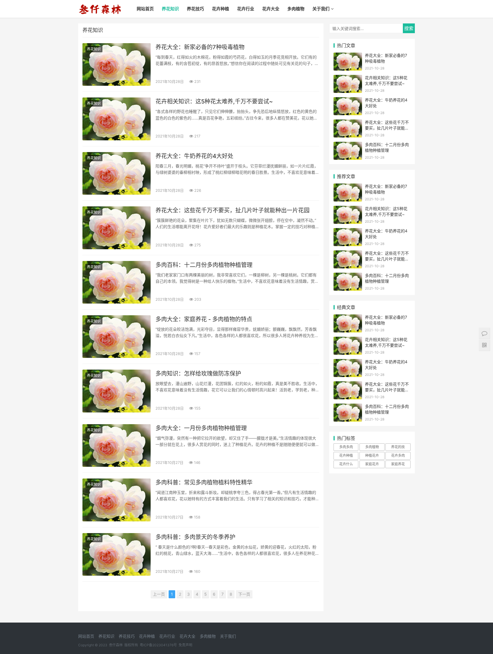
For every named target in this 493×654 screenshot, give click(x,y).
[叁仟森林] (99, 4)
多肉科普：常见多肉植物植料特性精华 (203, 482)
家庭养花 (398, 464)
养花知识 (170, 8)
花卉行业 (245, 8)
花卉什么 (346, 464)
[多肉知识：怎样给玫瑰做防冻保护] (116, 391)
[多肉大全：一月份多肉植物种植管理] (116, 445)
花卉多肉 (398, 455)
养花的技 (398, 447)
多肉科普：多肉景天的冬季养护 (195, 537)
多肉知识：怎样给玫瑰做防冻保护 (198, 373)
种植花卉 (372, 455)
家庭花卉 (372, 464)
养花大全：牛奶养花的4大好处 (194, 156)
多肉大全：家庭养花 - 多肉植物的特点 (203, 319)
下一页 (244, 594)
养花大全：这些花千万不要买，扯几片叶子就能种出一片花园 (232, 210)
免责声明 (185, 645)
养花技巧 (195, 8)
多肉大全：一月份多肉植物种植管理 (201, 428)
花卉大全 (270, 8)
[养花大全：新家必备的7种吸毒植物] (116, 64)
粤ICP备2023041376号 (158, 645)
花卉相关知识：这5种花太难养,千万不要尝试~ (214, 101)
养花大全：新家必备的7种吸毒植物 (200, 47)
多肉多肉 (346, 447)
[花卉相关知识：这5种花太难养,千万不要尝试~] (116, 118)
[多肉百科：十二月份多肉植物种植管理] (116, 282)
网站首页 (145, 8)
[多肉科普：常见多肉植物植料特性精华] (116, 499)
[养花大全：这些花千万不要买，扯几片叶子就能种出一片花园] (116, 227)
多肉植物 (295, 8)
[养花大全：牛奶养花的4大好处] (116, 173)
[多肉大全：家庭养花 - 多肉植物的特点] (116, 336)
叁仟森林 (116, 645)
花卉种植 (220, 8)
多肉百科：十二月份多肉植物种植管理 (203, 265)
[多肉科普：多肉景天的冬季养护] (116, 554)
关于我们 (321, 8)
